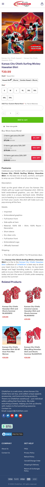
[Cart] (42, 3)
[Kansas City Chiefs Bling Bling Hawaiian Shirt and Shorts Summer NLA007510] (33, 335)
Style (4, 76)
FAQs (26, 449)
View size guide (11, 126)
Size (3, 85)
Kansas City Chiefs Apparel (12, 58)
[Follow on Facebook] (4, 416)
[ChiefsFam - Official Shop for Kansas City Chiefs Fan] (22, 4)
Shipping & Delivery (31, 465)
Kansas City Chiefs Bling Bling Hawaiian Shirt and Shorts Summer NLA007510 (33, 350)
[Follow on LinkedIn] (16, 416)
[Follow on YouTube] (20, 416)
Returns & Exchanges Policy (32, 470)
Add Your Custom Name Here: (13, 104)
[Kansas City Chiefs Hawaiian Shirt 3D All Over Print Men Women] (11, 335)
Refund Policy (29, 457)
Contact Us (6, 453)
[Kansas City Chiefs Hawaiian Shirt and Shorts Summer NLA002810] (11, 295)
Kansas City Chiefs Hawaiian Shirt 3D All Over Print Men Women (11, 350)
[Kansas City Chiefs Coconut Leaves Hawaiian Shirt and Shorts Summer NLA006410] (33, 295)
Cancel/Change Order (32, 461)
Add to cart (22, 120)
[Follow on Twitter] (8, 416)
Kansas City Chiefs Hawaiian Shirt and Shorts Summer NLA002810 (10, 310)
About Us (5, 449)
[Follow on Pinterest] (12, 416)
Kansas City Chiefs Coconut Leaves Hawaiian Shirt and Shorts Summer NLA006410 (32, 311)
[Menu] (3, 3)
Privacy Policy (29, 453)
